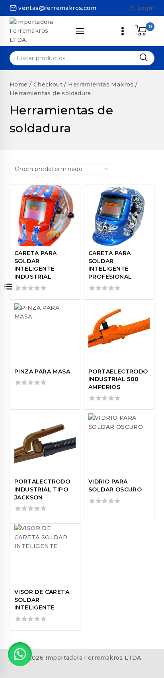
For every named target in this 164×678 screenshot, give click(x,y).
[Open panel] (80, 31)
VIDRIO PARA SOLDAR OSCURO (115, 485)
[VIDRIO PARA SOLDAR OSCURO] (119, 444)
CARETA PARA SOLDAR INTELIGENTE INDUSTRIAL (35, 265)
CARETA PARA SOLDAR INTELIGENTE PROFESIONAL (110, 265)
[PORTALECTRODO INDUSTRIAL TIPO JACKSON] (45, 444)
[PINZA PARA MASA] (45, 334)
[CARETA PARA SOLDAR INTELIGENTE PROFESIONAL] (119, 215)
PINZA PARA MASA (42, 371)
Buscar (143, 57)
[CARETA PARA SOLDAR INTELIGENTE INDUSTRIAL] (45, 215)
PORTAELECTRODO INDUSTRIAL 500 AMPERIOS (118, 379)
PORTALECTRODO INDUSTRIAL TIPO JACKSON (42, 489)
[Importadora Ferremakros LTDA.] (37, 31)
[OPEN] (8, 287)
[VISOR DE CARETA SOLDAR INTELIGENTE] (45, 554)
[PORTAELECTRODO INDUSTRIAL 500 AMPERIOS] (119, 334)
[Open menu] (122, 31)
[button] (20, 654)
